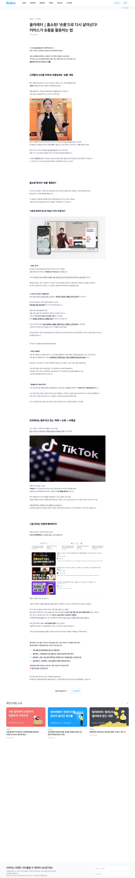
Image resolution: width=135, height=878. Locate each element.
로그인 (125, 3)
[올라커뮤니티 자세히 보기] (40, 62)
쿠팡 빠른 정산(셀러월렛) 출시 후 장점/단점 (46, 650)
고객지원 (69, 3)
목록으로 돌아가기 (61, 691)
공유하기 (77, 691)
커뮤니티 (59, 3)
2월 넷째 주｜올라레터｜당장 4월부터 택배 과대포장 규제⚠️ (52, 661)
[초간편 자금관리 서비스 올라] (10, 3)
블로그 (127, 8)
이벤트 (51, 3)
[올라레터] (37, 48)
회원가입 (117, 3)
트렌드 (39, 19)
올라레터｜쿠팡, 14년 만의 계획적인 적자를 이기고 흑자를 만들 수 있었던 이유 (57, 657)
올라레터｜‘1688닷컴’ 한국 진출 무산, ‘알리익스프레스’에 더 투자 (53, 654)
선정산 (24, 3)
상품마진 (42, 3)
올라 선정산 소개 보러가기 (40, 668)
